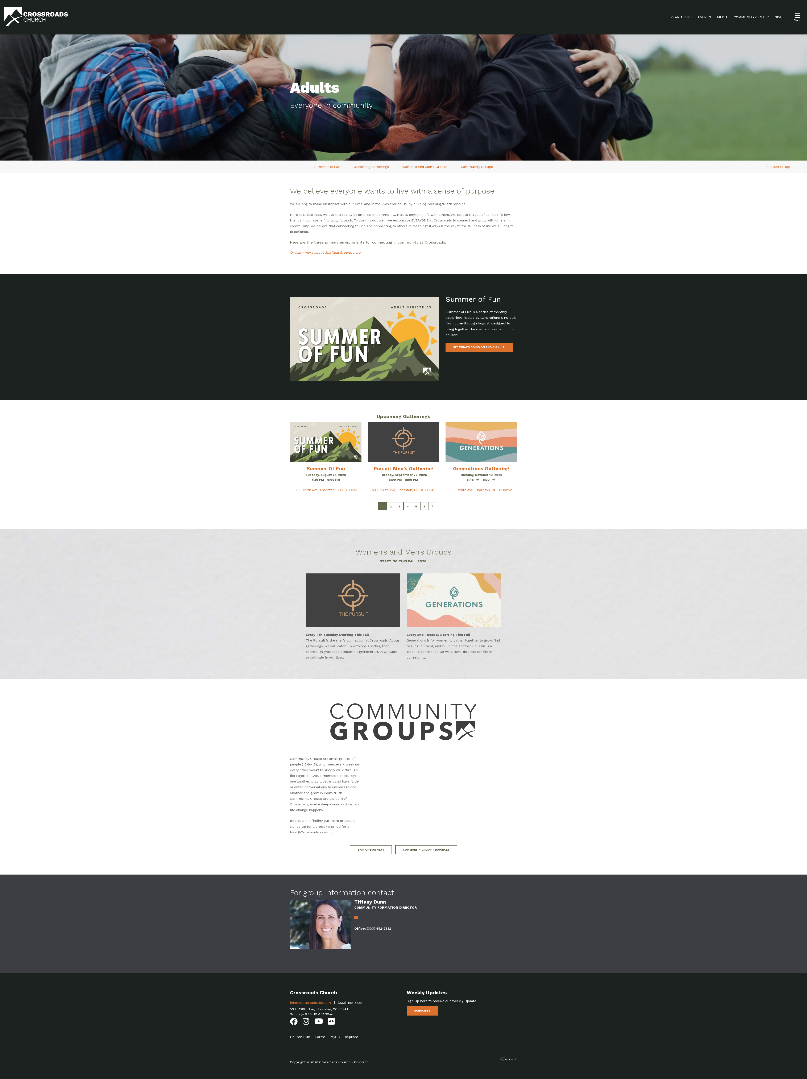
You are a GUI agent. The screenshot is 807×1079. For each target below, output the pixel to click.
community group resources (426, 849)
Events (704, 17)
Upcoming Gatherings (371, 167)
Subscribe (422, 1010)
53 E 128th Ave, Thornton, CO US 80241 (325, 490)
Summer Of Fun (326, 469)
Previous (374, 506)
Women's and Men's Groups (424, 167)
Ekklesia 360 (508, 1059)
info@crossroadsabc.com (310, 1003)
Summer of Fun (327, 167)
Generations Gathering (481, 469)
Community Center (751, 17)
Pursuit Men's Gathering (403, 469)
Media (722, 17)
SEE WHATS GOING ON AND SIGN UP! (479, 347)
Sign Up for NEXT (370, 849)
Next (433, 506)
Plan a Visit (681, 17)
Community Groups (477, 167)
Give (778, 17)
